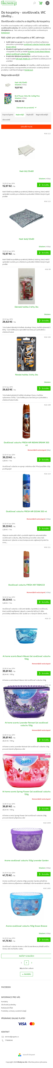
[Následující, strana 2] (26, 963)
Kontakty (4, 1001)
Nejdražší (29, 114)
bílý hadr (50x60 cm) (23, 59)
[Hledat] (34, 3)
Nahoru (27, 974)
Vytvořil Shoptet (29, 1055)
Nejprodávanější (42, 114)
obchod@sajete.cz (12, 1037)
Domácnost (5, 33)
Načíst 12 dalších (26, 956)
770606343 (9, 1040)
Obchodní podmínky (8, 1005)
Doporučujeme (7, 114)
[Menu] (47, 3)
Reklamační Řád (7, 1008)
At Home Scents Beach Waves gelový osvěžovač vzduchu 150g (28, 52)
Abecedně (6, 120)
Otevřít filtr (26, 127)
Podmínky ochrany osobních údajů (13, 1011)
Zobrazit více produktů (25, 107)
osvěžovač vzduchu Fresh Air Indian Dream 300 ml (28, 45)
